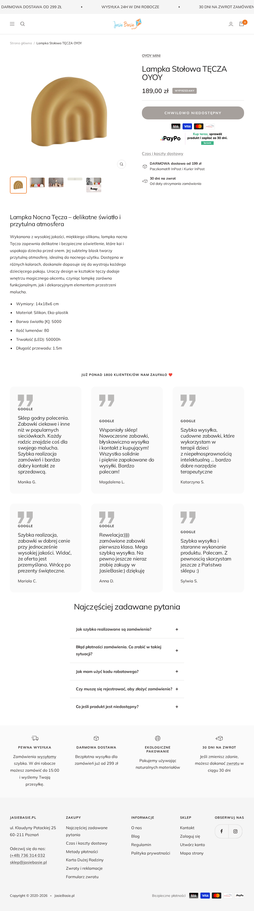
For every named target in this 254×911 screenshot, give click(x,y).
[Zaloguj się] (231, 24)
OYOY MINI (151, 55)
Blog (135, 836)
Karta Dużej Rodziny (85, 859)
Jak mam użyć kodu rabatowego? (107, 671)
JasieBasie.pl (64, 895)
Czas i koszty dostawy (162, 153)
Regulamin (141, 844)
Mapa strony (192, 853)
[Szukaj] (22, 24)
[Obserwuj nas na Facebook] (221, 831)
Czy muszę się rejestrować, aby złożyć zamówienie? (124, 688)
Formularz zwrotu (82, 876)
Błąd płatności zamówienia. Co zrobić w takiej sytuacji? (118, 650)
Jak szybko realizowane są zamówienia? (113, 629)
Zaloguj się (190, 836)
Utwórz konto (192, 844)
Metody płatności (82, 851)
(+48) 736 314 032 (27, 855)
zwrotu (232, 763)
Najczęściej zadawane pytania (87, 831)
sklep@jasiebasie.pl (28, 862)
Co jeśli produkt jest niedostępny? (107, 706)
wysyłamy (46, 756)
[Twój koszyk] (241, 24)
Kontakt (187, 827)
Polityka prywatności (150, 853)
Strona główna (21, 43)
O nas (136, 827)
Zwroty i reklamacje (84, 868)
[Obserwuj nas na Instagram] (235, 831)
